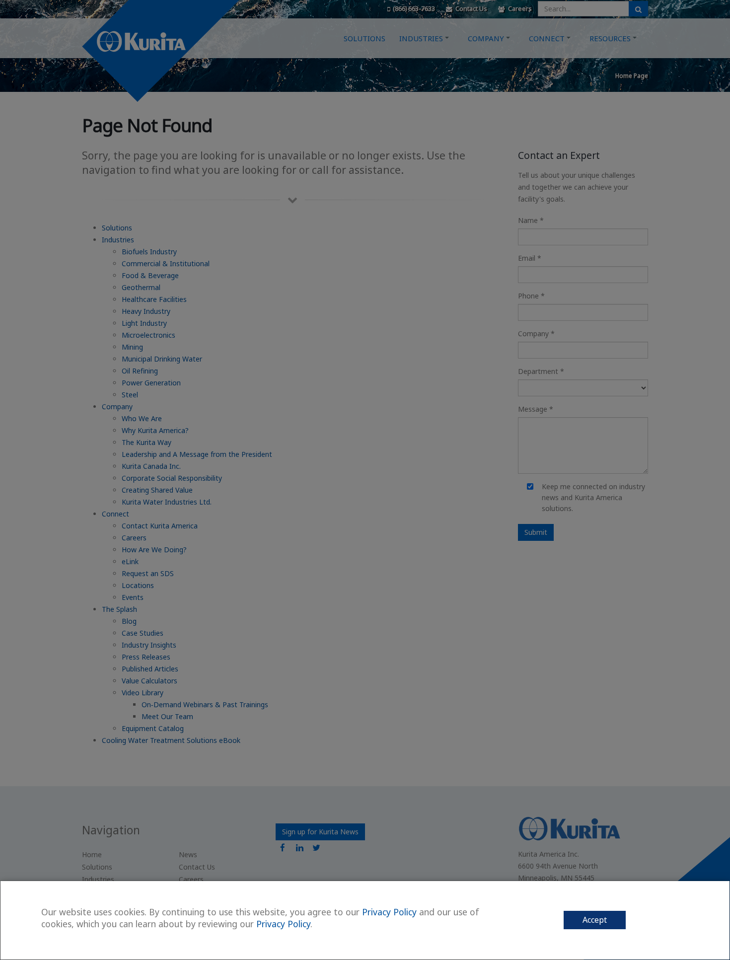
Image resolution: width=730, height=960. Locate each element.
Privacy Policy (389, 912)
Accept (595, 919)
